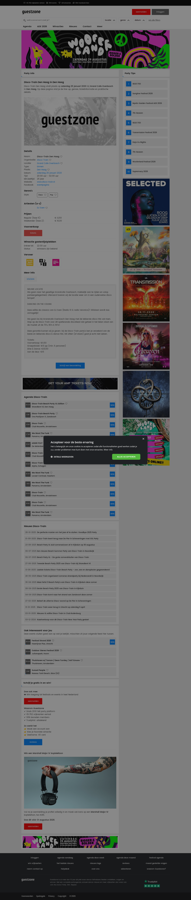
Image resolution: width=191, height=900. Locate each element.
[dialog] (95, 450)
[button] (62, 457)
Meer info (108, 449)
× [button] (143, 439)
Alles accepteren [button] (126, 456)
